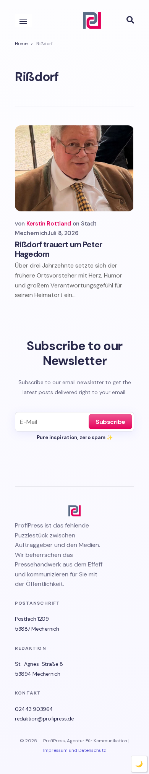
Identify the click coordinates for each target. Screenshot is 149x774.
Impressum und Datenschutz (74, 750)
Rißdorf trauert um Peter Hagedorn (58, 249)
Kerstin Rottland (48, 223)
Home (21, 44)
